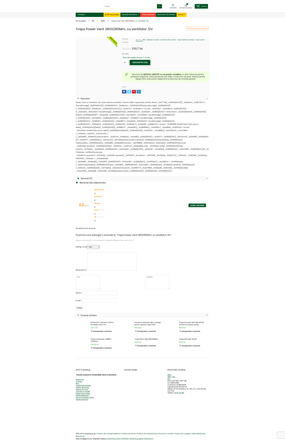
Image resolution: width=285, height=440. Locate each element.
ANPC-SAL (171, 377)
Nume (79, 293)
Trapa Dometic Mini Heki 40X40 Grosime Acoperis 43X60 (191, 323)
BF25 (103, 21)
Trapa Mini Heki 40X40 (188, 339)
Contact (79, 381)
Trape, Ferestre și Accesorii (186, 40)
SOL (168, 379)
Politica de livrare (82, 387)
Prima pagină (81, 21)
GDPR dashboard (82, 395)
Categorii (81, 14)
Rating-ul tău (81, 247)
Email (79, 300)
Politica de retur (82, 389)
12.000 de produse (112, 14)
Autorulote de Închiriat (166, 14)
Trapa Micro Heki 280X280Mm (146, 339)
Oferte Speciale (148, 14)
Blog (77, 383)
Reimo (124, 87)
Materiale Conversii (153, 40)
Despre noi (80, 379)
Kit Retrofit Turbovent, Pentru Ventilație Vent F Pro (102, 323)
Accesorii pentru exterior (168, 40)
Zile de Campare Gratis (85, 397)
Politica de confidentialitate (108, 433)
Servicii (180, 14)
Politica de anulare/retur (147, 433)
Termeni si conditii (165, 433)
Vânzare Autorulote (129, 14)
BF (93, 21)
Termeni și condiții (83, 391)
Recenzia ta (81, 270)
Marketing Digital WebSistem (142, 439)
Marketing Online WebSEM (117, 439)
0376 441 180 (179, 393)
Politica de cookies (83, 393)
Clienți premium (82, 399)
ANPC (169, 375)
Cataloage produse (83, 385)
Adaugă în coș (140, 62)
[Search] (159, 6)
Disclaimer (80, 436)
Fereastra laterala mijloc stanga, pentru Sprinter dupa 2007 (148, 323)
